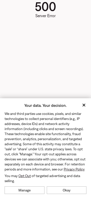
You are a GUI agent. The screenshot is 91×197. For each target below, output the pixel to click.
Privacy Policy (74, 169)
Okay (67, 190)
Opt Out (24, 176)
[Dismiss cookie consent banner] (83, 105)
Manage (24, 190)
